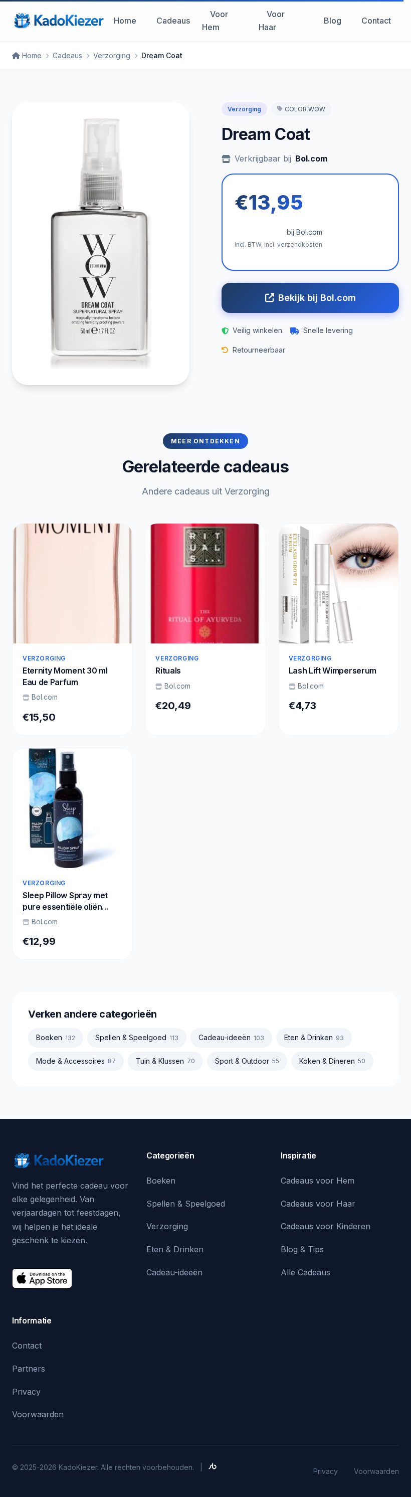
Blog (332, 21)
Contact (376, 21)
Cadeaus (173, 21)
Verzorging (111, 55)
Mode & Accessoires (76, 1061)
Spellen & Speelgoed (136, 1037)
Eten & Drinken (314, 1037)
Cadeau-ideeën (231, 1037)
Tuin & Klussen (165, 1061)
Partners (28, 1369)
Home (125, 21)
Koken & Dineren (332, 1061)
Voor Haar (272, 20)
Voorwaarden (38, 1414)
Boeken (55, 1037)
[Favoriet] (116, 540)
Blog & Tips (302, 1249)
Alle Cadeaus (305, 1272)
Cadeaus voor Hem (317, 1181)
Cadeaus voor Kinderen (325, 1226)
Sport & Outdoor (247, 1061)
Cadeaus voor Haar (318, 1204)
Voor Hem (215, 20)
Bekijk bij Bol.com (317, 297)
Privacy (26, 1392)
